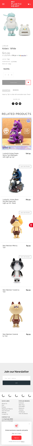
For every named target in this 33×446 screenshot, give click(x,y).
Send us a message (7, 421)
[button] (16, 55)
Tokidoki (21, 410)
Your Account (6, 410)
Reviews (16, 90)
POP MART (22, 406)
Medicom (21, 408)
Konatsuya (22, 412)
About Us (4, 403)
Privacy (4, 407)
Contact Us (5, 414)
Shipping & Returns (7, 409)
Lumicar (5, 46)
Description (6, 90)
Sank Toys (21, 404)
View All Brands (23, 413)
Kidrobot (21, 403)
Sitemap (4, 412)
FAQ (3, 405)
